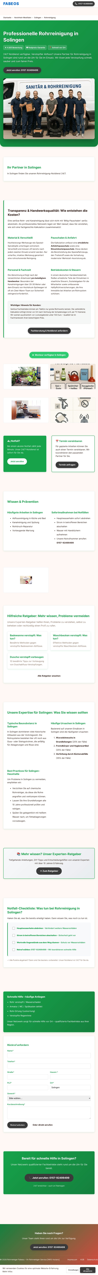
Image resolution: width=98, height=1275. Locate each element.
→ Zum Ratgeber (49, 871)
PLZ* (9, 1083)
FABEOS (11, 3)
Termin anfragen (67, 464)
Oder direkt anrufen (43, 1125)
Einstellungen (73, 1270)
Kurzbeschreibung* (16, 1104)
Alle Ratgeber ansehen (49, 676)
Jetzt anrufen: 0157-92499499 (22, 70)
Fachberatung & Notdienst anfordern (49, 330)
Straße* (10, 1072)
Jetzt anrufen (17, 461)
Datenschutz (92, 1259)
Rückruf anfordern (17, 1125)
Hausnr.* (54, 1072)
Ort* (52, 1083)
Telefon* (11, 1061)
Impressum (72, 1259)
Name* (10, 1051)
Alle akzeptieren (87, 1270)
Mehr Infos (7, 1271)
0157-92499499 (85, 4)
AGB (82, 1259)
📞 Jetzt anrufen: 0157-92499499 (49, 1177)
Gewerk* (11, 1093)
